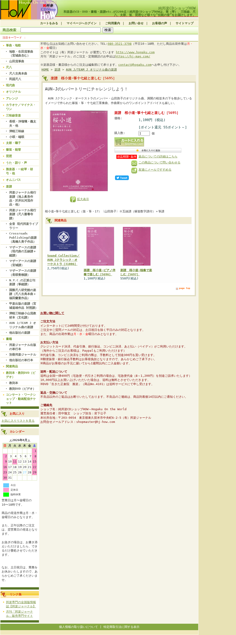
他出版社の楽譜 (19, 332)
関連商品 (12, 366)
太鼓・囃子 (13, 143)
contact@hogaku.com (134, 64)
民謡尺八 (15, 79)
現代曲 (10, 85)
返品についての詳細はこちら (158, 156)
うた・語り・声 (16, 162)
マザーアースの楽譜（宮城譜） (22, 263)
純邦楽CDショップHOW (177, 8)
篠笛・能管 (13, 149)
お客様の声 (159, 23)
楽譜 (9, 186)
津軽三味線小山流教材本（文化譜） (22, 315)
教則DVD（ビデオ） (22, 388)
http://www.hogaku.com (135, 52)
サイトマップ (185, 23)
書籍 (9, 339)
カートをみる (49, 23)
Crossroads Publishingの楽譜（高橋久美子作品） (23, 237)
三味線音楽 (13, 115)
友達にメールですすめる (155, 169)
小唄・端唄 (16, 137)
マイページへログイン (82, 23)
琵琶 (9, 156)
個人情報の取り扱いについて (78, 627)
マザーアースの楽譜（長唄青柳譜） (22, 272)
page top (184, 288)
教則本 (13, 383)
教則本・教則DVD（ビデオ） (20, 374)
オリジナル (13, 91)
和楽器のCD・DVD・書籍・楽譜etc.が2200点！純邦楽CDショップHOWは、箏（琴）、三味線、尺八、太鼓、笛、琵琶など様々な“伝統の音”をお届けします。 (130, 13)
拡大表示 (83, 199)
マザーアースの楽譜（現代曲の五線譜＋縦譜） (22, 251)
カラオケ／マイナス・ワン (21, 106)
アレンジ (12, 98)
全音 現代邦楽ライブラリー (23, 225)
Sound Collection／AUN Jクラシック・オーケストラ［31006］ (63, 260)
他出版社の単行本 (21, 360)
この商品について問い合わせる (159, 162)
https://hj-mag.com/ (132, 56)
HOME (45, 69)
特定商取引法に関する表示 (121, 627)
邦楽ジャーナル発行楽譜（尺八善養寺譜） (22, 214)
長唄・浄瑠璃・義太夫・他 (22, 123)
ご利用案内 (112, 23)
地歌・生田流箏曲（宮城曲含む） (21, 53)
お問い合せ (136, 23)
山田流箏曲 (16, 61)
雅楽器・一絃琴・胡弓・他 (19, 171)
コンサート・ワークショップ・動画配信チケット (21, 398)
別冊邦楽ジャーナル (22, 354)
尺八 (9, 67)
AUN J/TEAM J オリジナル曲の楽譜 (22, 325)
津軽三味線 (16, 131)
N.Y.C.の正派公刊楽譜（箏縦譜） (22, 282)
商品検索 (9, 30)
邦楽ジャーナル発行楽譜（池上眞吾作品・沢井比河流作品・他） (22, 198)
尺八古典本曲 (18, 73)
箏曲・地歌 (13, 45)
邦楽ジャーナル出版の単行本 (22, 346)
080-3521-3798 (120, 43)
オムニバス (13, 179)
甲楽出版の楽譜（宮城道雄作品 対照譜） (23, 305)
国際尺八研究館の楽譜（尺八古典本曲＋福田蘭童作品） (22, 294)
